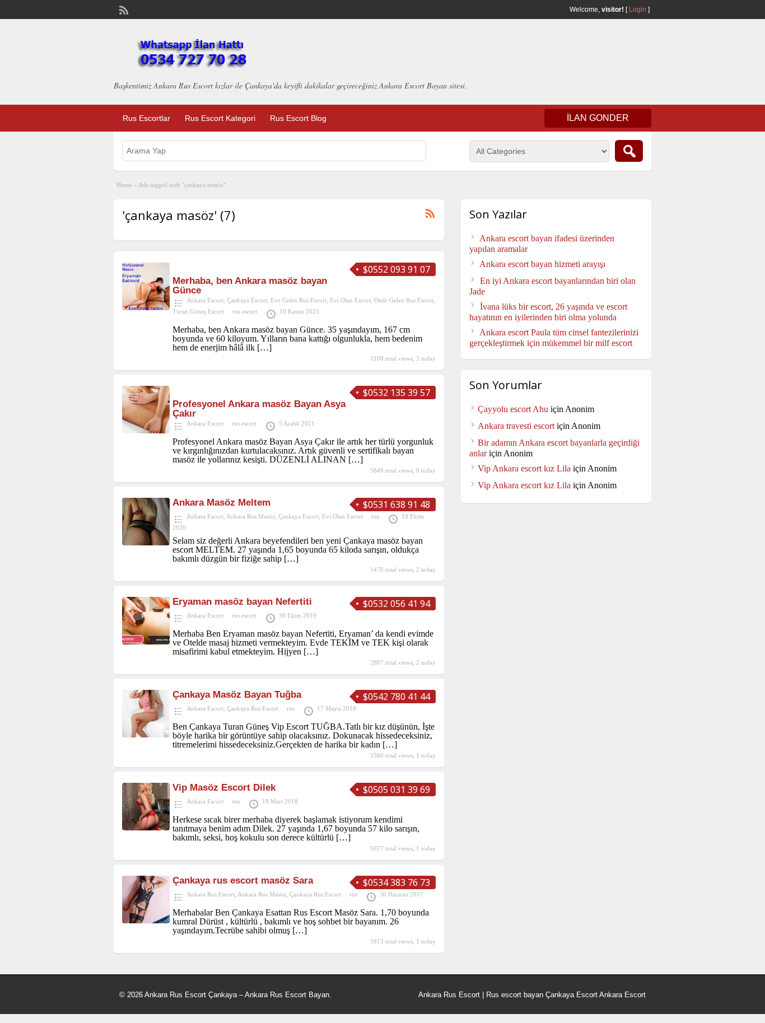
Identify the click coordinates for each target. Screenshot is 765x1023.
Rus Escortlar (146, 118)
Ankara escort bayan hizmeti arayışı (542, 264)
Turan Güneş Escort (198, 311)
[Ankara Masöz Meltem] (146, 542)
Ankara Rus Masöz (250, 516)
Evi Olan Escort (350, 300)
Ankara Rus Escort (210, 894)
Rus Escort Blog (298, 118)
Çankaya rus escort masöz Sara (242, 880)
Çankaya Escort (247, 300)
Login (637, 9)
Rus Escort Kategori (220, 118)
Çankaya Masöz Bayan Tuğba (236, 694)
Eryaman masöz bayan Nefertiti (242, 601)
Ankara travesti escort (516, 426)
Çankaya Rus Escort (252, 708)
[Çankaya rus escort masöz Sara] (146, 920)
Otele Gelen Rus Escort (403, 300)
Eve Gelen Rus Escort (298, 300)
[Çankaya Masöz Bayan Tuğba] (146, 734)
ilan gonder (598, 118)
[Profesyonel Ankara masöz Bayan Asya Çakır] (146, 430)
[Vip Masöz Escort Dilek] (146, 827)
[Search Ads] (629, 151)
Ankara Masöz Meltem (221, 502)
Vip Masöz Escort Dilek (224, 787)
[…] (264, 347)
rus (375, 516)
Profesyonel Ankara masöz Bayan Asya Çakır (259, 409)
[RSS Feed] (122, 8)
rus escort (244, 311)
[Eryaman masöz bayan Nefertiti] (146, 641)
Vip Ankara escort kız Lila (524, 468)
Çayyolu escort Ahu (513, 409)
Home (124, 184)
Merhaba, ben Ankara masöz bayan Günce (249, 285)
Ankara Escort (204, 300)
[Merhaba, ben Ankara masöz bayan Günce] (146, 307)
